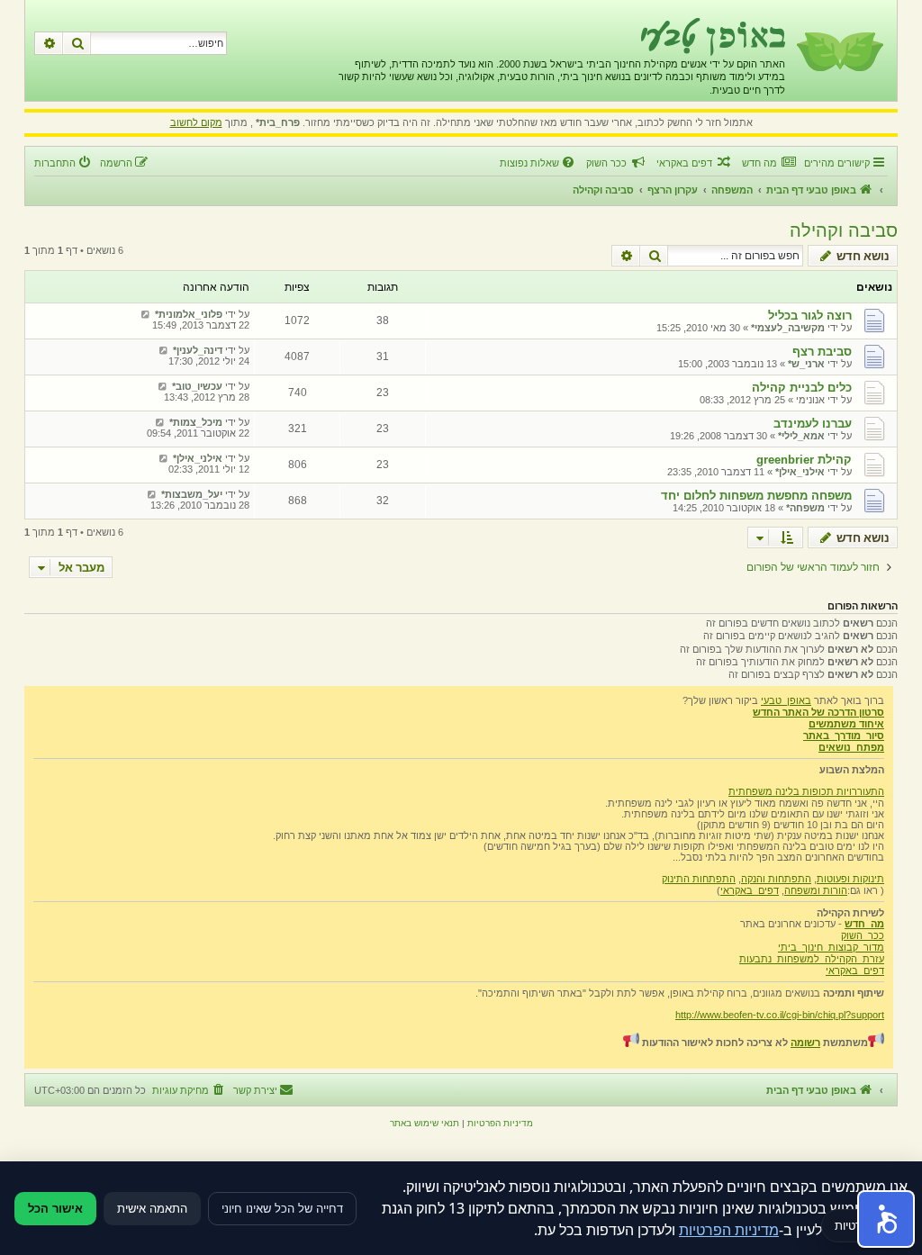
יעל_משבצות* (191, 494)
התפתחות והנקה (776, 878)
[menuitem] (768, 163)
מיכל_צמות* (195, 422)
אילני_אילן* (800, 471)
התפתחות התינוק (699, 878)
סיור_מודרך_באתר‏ (843, 735)
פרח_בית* (278, 122)
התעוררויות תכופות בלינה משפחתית (806, 791)
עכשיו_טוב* (197, 386)
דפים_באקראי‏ (749, 890)
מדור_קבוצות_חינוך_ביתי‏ (831, 947)
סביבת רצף (822, 351)
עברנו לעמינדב (812, 423)
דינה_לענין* (197, 350)
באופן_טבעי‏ (786, 700)
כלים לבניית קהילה (802, 387)
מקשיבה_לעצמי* (788, 327)
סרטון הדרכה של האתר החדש (818, 712)
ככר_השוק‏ (862, 935)
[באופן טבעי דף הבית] (838, 50)
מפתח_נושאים (851, 747)
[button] (886, 1219)
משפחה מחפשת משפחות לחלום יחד (756, 495)
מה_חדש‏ (864, 923)
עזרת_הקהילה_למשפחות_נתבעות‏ (811, 958)
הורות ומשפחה (815, 890)
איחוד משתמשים (846, 723)
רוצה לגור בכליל (810, 315)
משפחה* (805, 507)
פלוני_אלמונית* (188, 314)
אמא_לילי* (801, 435)
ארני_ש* (806, 363)
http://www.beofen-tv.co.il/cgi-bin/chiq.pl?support (779, 1014)
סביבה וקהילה (844, 230)
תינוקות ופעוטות (850, 878)
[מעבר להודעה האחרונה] (145, 314)
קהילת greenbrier (804, 459)
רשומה (805, 1042)
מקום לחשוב (196, 122)
